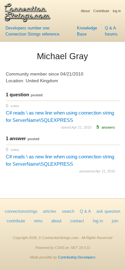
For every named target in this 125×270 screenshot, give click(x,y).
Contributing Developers (77, 257)
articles (49, 211)
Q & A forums (111, 31)
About (85, 11)
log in (117, 11)
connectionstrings (21, 211)
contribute (16, 221)
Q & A (85, 211)
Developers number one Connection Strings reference (32, 31)
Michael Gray (62, 56)
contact (77, 221)
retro (38, 221)
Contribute (101, 11)
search (68, 211)
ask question (108, 211)
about (56, 221)
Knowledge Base (87, 31)
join (115, 221)
